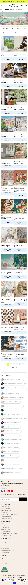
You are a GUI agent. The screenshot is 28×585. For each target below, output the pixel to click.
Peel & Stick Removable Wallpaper (10, 514)
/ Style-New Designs (5, 11)
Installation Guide (5, 529)
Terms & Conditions (6, 562)
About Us (3, 541)
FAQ (2, 523)
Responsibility (4, 542)
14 (20, 364)
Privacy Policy (4, 563)
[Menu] (1, 5)
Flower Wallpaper (5, 506)
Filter (3, 32)
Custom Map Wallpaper (7, 518)
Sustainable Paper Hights (7, 550)
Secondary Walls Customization (9, 533)
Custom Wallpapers (6, 516)
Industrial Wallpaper (6, 510)
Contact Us (4, 544)
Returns (3, 560)
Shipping (3, 558)
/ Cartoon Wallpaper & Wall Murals (13, 9)
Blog (2, 546)
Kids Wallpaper (5, 512)
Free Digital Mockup (6, 535)
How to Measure (5, 527)
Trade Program (5, 548)
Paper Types (4, 525)
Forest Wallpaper (5, 508)
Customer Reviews (6, 531)
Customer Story (5, 552)
